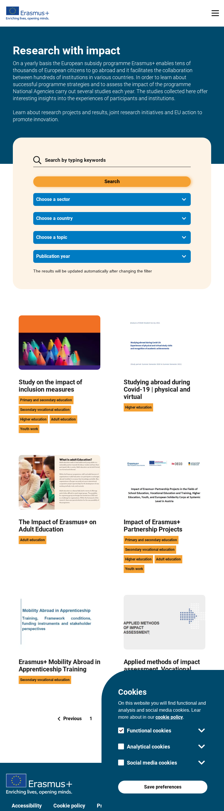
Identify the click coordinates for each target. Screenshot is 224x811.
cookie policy (169, 717)
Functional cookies (149, 730)
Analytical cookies (148, 747)
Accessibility (27, 806)
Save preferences (162, 787)
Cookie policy (69, 806)
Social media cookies (152, 763)
